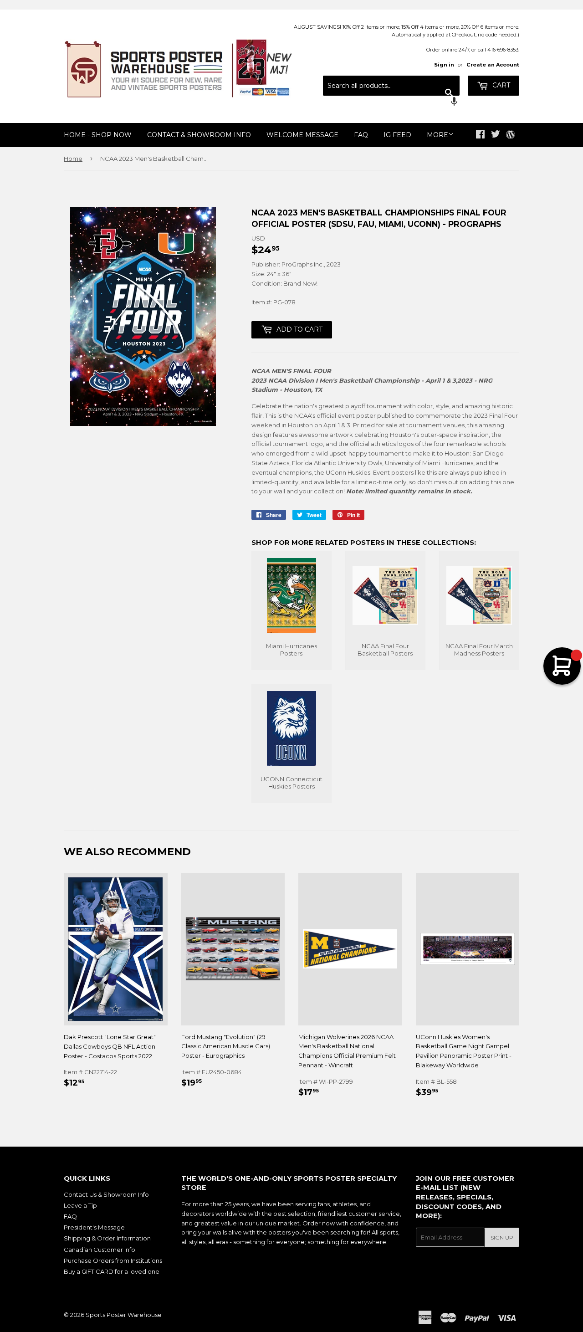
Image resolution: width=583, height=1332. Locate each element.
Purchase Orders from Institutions (113, 1260)
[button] (391, 102)
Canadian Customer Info (99, 1249)
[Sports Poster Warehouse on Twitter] (495, 135)
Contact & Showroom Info (199, 135)
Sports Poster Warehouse (124, 1314)
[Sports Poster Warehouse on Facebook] (480, 135)
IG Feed (397, 135)
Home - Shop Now (98, 135)
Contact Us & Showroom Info (106, 1194)
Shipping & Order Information (107, 1238)
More (437, 135)
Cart (500, 85)
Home (73, 158)
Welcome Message (302, 135)
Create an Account (492, 64)
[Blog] (510, 135)
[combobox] (391, 86)
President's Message (94, 1227)
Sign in (444, 64)
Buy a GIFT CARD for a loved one (111, 1271)
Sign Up (502, 1237)
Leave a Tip (80, 1205)
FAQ (361, 135)
